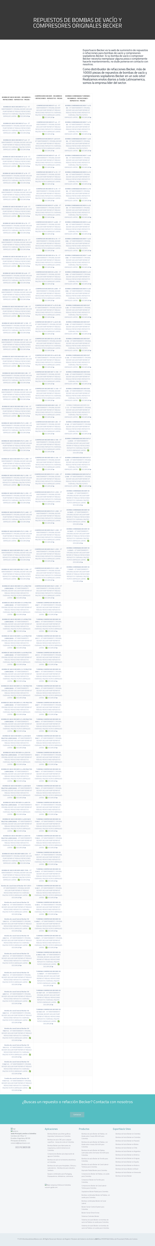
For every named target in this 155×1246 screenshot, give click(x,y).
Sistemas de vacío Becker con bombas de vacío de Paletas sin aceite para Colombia (95, 1221)
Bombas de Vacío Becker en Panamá (127, 1141)
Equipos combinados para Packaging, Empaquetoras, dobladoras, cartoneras (60, 1175)
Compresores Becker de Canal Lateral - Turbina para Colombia (94, 1186)
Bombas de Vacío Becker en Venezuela (128, 1172)
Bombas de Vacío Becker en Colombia (128, 1134)
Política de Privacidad (116, 1239)
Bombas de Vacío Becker (124, 1176)
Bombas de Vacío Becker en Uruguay (127, 1158)
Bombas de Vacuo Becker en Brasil (127, 1169)
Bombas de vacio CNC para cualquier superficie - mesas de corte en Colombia (61, 1141)
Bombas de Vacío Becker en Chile (126, 1148)
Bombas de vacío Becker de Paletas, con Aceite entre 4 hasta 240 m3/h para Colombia (95, 1144)
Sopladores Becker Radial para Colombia (95, 1191)
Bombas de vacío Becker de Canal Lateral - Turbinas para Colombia (95, 1165)
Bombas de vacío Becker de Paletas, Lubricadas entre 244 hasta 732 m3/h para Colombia (95, 1152)
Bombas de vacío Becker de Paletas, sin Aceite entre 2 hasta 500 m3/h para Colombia (94, 1136)
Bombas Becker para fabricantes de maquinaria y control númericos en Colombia (59, 1147)
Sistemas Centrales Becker (90, 1216)
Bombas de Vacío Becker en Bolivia (127, 1144)
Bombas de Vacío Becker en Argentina (128, 1151)
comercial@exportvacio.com (20, 1143)
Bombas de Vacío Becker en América (127, 1155)
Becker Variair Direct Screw (90, 1213)
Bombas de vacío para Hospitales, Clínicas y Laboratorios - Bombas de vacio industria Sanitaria (62, 1167)
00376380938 (22, 1147)
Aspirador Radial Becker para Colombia (94, 1170)
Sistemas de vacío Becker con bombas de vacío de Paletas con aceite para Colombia (95, 1226)
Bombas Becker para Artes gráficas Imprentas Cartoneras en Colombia (59, 1135)
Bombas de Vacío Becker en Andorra (127, 1165)
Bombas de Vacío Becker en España (127, 1162)
